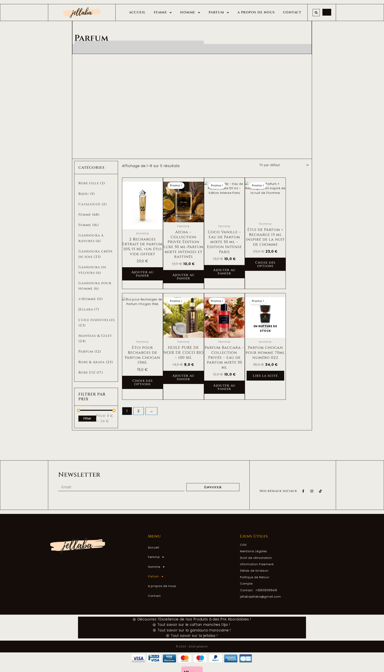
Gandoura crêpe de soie (95, 254)
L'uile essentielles (96, 323)
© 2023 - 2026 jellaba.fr (192, 646)
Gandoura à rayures (91, 238)
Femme (160, 12)
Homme (187, 12)
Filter (87, 418)
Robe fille (91, 183)
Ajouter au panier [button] (142, 274)
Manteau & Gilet (95, 338)
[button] (316, 12)
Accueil (137, 12)
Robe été (90, 372)
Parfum (216, 12)
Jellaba (88, 309)
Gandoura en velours (92, 270)
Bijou (86, 193)
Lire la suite (265, 375)
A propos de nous (256, 12)
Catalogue (92, 204)
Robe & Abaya (95, 362)
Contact (292, 12)
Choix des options (265, 264)
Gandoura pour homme (94, 286)
